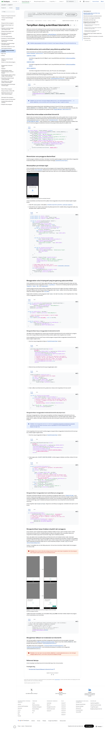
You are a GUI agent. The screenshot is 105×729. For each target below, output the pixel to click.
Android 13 (63, 710)
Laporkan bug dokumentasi (95, 705)
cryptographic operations (63, 265)
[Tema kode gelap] (76, 86)
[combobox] (72, 1)
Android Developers (30, 20)
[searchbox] (8, 12)
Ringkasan (3, 7)
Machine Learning (35, 705)
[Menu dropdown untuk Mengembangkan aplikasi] (46, 1)
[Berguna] (76, 21)
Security (3, 4)
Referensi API (78, 708)
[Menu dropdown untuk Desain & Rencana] (31, 1)
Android (19, 704)
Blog (19, 713)
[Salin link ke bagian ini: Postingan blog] (36, 666)
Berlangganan (89, 726)
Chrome (38, 720)
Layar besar (49, 703)
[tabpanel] (52, 91)
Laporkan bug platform (94, 703)
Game (33, 703)
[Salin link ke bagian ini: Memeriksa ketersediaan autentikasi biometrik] (60, 114)
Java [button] (34, 84)
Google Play (52, 1)
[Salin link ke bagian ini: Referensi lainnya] (39, 660)
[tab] (29, 84)
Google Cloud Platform (52, 720)
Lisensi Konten (57, 679)
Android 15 (63, 706)
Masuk (102, 1)
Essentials (15, 1)
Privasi (33, 710)
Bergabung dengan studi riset (96, 708)
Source (19, 710)
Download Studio (79, 710)
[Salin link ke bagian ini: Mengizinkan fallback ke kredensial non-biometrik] (62, 638)
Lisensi (23, 726)
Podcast (19, 715)
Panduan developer (79, 706)
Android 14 (63, 708)
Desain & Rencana (25, 1)
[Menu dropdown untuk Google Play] (56, 1)
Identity (10, 4)
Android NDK (78, 712)
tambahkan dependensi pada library (59, 204)
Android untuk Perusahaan (23, 706)
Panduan (17, 7)
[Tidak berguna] (77, 21)
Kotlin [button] (29, 84)
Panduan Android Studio (80, 704)
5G (33, 712)
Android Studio (95, 1)
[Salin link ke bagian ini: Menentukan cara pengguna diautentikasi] (56, 156)
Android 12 (63, 712)
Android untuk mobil (51, 708)
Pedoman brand (28, 726)
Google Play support (94, 706)
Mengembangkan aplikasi (39, 1)
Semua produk (63, 720)
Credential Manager (52, 34)
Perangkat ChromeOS (51, 706)
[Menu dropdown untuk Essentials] (18, 1)
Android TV (49, 710)
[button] (8, 25)
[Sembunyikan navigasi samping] (14, 727)
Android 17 (63, 703)
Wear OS (48, 705)
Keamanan (20, 708)
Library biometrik (37, 43)
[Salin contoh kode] (77, 86)
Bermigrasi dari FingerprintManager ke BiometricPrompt (41, 669)
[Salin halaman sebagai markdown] (74, 25)
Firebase (44, 720)
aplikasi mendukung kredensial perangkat (45, 641)
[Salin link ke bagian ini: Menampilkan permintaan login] (49, 166)
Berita (19, 712)
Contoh (10, 7)
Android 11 (63, 714)
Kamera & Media (35, 708)
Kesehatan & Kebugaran (37, 706)
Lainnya (61, 1)
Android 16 (63, 705)
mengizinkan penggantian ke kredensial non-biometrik (64, 423)
